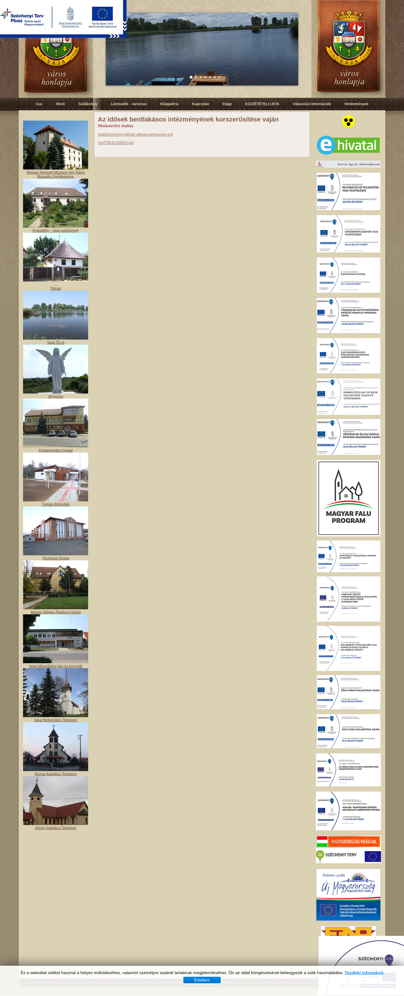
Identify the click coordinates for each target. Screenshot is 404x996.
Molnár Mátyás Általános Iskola (56, 612)
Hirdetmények (357, 104)
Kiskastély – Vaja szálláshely (56, 230)
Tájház (55, 289)
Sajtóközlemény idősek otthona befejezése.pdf (135, 134)
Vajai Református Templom (55, 720)
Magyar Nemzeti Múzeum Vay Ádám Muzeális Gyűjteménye (56, 174)
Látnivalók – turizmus (129, 104)
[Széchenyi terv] (348, 862)
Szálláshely (88, 104)
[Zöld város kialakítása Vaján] (348, 708)
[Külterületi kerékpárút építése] (348, 829)
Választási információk (312, 104)
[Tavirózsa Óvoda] (55, 554)
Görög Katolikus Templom (55, 828)
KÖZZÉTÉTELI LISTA (262, 104)
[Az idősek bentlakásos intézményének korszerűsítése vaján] (348, 785)
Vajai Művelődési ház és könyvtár (56, 666)
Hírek (60, 104)
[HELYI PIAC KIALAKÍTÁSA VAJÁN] (348, 747)
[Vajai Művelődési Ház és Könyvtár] (55, 716)
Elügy (227, 104)
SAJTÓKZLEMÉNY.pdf (116, 143)
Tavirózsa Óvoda (55, 558)
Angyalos (55, 396)
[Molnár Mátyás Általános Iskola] (55, 608)
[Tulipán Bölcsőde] (55, 500)
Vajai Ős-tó (55, 342)
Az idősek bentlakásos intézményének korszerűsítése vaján (188, 119)
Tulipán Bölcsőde (56, 504)
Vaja (39, 104)
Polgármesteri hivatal (56, 450)
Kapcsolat (200, 104)
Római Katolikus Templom (56, 774)
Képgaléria (169, 104)
